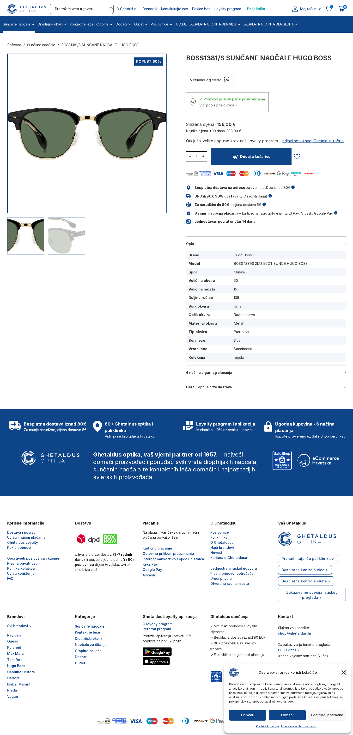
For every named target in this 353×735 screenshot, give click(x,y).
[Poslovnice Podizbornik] (171, 23)
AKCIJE (181, 24)
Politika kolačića (267, 726)
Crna (237, 306)
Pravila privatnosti (22, 563)
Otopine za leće (88, 651)
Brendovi (149, 8)
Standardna (243, 348)
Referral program (157, 629)
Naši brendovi (222, 547)
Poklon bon (201, 8)
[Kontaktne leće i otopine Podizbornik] (111, 23)
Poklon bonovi (19, 547)
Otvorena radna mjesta (229, 583)
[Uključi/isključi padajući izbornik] (320, 9)
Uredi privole (221, 578)
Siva (237, 340)
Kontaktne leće (87, 632)
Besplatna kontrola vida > (305, 570)
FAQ (10, 578)
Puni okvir (242, 331)
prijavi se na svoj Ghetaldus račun (313, 140)
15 (235, 289)
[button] (343, 672)
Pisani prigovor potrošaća (232, 573)
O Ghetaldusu (127, 8)
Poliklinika (256, 8)
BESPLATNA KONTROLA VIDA (213, 24)
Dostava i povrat (21, 532)
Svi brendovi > (19, 626)
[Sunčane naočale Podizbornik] (33, 23)
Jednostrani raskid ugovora (233, 568)
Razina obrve (244, 314)
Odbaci (287, 715)
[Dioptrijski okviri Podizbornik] (65, 23)
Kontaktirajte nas (174, 8)
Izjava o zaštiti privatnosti (298, 726)
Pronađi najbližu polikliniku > (308, 558)
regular (239, 357)
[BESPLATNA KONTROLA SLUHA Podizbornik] (296, 23)
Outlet (139, 24)
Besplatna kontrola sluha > (306, 581)
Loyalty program (227, 8)
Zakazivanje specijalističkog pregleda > (312, 594)
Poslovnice (159, 24)
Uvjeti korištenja (21, 573)
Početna (14, 45)
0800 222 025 (289, 650)
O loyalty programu (159, 624)
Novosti (216, 552)
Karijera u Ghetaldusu (228, 558)
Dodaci (121, 24)
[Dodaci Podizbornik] (129, 23)
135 (236, 297)
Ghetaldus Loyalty (22, 542)
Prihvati (247, 715)
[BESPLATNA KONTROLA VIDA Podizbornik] (239, 23)
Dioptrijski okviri (50, 24)
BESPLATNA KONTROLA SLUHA (269, 24)
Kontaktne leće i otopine (89, 24)
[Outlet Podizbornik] (146, 23)
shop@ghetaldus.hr (294, 633)
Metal (238, 323)
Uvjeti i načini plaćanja (26, 537)
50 (236, 280)
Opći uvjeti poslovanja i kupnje (33, 558)
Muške (239, 272)
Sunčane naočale (16, 24)
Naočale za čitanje (91, 644)
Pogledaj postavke (327, 715)
